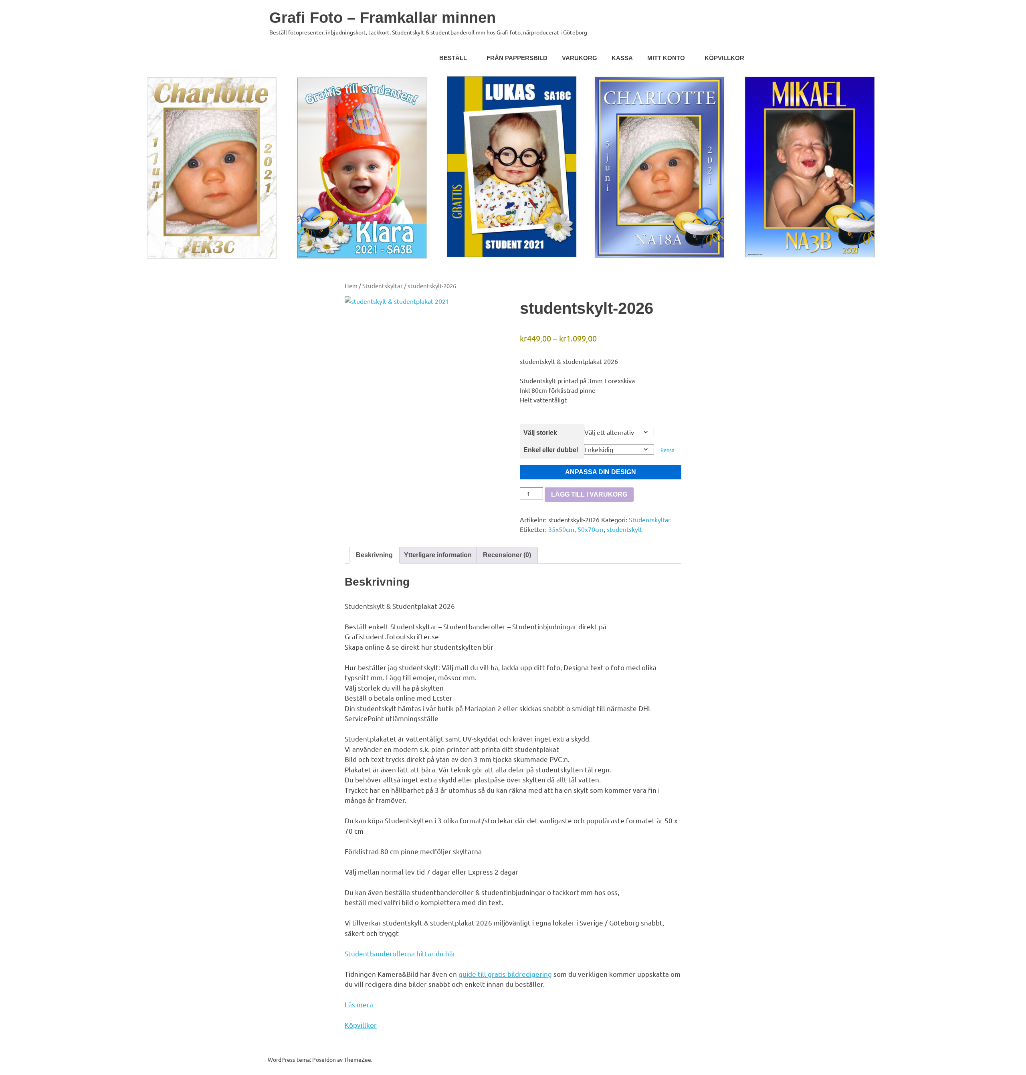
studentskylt (624, 529)
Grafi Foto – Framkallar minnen (382, 17)
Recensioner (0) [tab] (507, 555)
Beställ (453, 58)
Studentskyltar (382, 285)
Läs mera (359, 1004)
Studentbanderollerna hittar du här (400, 953)
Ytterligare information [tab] (438, 555)
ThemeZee (357, 1059)
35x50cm (561, 529)
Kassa (622, 58)
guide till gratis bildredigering (505, 974)
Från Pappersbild (517, 58)
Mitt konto (666, 58)
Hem (351, 285)
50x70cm (591, 529)
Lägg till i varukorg (589, 494)
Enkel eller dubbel (550, 450)
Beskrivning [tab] (374, 555)
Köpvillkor (724, 58)
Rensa (667, 450)
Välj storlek (540, 432)
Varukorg (579, 58)
